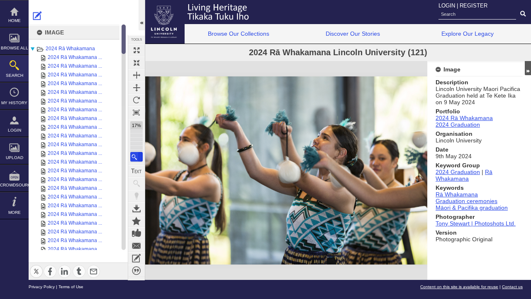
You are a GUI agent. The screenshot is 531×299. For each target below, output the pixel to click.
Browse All (14, 48)
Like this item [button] (136, 233)
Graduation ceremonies (466, 201)
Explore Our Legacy (467, 33)
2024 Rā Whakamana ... (75, 57)
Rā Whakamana (464, 175)
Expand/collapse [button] (528, 68)
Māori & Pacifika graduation (472, 207)
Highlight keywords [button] (136, 196)
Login (14, 130)
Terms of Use (70, 286)
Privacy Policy (42, 286)
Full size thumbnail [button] (136, 50)
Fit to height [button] (136, 87)
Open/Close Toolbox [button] (142, 15)
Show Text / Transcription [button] (136, 171)
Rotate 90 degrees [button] (136, 100)
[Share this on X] (36, 266)
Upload (14, 157)
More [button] (14, 212)
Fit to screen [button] (136, 62)
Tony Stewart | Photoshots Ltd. (476, 223)
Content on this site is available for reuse (459, 286)
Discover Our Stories (353, 33)
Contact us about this (136, 246)
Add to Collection (136, 221)
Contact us (512, 286)
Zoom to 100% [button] (136, 112)
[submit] (523, 14)
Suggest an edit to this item (37, 15)
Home (14, 20)
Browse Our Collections (238, 33)
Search (14, 75)
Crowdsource (14, 185)
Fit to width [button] (136, 75)
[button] (136, 157)
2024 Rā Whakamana (70, 48)
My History (14, 102)
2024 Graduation (458, 124)
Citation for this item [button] (136, 271)
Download (136, 208)
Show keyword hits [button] (136, 183)
